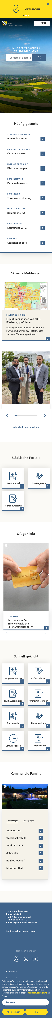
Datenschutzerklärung (37, 993)
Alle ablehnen (13, 1012)
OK (36, 1012)
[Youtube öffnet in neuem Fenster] (35, 959)
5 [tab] (26, 415)
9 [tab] (36, 415)
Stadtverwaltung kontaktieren (20, 931)
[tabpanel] (26, 10)
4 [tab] (23, 415)
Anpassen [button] (10, 1002)
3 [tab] (28, 15)
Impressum (11, 971)
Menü (43, 23)
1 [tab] (24, 15)
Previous (7, 415)
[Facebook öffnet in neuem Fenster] (16, 959)
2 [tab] (26, 15)
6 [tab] (28, 415)
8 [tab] (33, 415)
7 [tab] (31, 415)
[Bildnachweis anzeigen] (5, 285)
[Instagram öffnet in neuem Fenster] (26, 959)
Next (45, 415)
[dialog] (26, 998)
